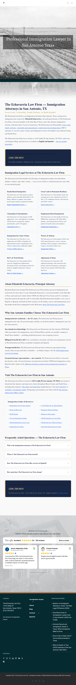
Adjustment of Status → (48, 273)
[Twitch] (16, 658)
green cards (66, 125)
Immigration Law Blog (17, 427)
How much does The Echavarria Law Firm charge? (24, 472)
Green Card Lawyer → (48, 205)
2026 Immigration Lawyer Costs (20, 422)
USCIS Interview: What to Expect (51, 422)
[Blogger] (4, 661)
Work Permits (14, 414)
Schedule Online (63, 493)
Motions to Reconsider (48, 414)
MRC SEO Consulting (64, 675)
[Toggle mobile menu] (72, 3)
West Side (25, 387)
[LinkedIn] (13, 658)
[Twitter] (10, 658)
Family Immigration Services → (16, 205)
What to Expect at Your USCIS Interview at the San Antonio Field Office (62, 647)
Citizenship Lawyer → (13, 227)
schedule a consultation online (15, 390)
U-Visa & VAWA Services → (15, 249)
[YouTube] (19, 658)
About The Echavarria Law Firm (51, 427)
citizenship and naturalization (27, 128)
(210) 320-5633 (16, 157)
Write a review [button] (64, 540)
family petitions (10, 128)
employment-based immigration (49, 128)
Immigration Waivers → (48, 249)
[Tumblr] (22, 658)
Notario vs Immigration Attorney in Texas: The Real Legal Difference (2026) (62, 605)
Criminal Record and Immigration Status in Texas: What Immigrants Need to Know (61, 627)
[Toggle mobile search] (68, 3)
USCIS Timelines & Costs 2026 (51, 418)
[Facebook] (4, 658)
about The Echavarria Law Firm (54, 304)
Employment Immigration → (49, 227)
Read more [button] (9, 565)
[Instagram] (7, 658)
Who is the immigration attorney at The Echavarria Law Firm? (29, 445)
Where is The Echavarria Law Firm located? (22, 454)
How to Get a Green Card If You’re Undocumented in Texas (62, 638)
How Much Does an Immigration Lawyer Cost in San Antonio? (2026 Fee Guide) (62, 616)
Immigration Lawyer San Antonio (20, 406)
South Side (36, 387)
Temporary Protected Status (49, 410)
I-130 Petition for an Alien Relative (52, 406)
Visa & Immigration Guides (18, 418)
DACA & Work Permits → (15, 273)
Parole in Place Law (16, 410)
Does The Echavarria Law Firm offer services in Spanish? (27, 463)
